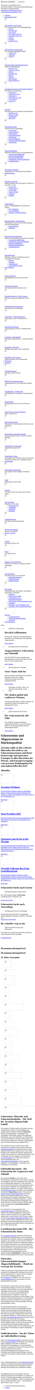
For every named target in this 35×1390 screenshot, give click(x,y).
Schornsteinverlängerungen (9, 1161)
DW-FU (11, 72)
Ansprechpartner (10, 574)
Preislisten (12, 594)
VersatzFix (12, 620)
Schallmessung (13, 264)
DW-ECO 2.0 (13, 68)
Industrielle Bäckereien (12, 327)
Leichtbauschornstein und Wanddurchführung (19, 89)
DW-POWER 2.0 (14, 80)
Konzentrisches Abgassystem (14, 49)
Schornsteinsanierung (11, 286)
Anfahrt (7, 541)
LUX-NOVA (13, 99)
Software (7, 615)
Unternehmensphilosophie (13, 470)
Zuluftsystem (13, 116)
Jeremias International (11, 529)
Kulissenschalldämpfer (15, 243)
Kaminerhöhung (14, 132)
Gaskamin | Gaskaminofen (13, 337)
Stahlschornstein (10, 173)
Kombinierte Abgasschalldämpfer (19, 241)
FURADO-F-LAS (14, 94)
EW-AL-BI (12, 32)
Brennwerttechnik (10, 276)
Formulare (12, 603)
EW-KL (11, 37)
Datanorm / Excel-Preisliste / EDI (19, 605)
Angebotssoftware (14, 617)
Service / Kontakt (10, 533)
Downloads (8, 589)
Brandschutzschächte (11, 422)
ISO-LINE (12, 118)
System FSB (12, 190)
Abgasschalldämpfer (11, 151)
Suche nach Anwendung (8, 919)
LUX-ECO (12, 101)
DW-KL (11, 77)
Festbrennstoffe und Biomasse (14, 306)
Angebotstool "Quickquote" (13, 446)
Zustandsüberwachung (15, 266)
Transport (11, 262)
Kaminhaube (12, 137)
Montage (11, 260)
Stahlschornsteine (14, 579)
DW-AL (11, 75)
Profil (6, 480)
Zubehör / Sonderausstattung (17, 212)
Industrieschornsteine (11, 181)
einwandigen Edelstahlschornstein (17, 1218)
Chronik (7, 490)
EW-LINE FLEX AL (15, 36)
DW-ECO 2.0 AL (14, 70)
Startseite (7, 15)
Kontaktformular (14, 581)
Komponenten (9, 402)
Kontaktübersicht (6, 938)
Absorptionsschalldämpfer (17, 154)
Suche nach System (7, 900)
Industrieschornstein (28, 1362)
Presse (7, 551)
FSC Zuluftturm (13, 209)
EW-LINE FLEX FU (15, 34)
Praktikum (12, 511)
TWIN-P (11, 56)
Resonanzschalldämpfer (16, 158)
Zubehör (11, 195)
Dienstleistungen (10, 255)
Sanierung (12, 194)
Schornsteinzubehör (11, 127)
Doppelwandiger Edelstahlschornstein (16, 65)
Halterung (12, 228)
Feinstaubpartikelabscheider (17, 140)
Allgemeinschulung (11, 371)
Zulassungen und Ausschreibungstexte (20, 601)
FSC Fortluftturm (14, 211)
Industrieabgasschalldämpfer (13, 236)
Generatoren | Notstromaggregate (15, 317)
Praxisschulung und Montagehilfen (15, 434)
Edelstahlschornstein (7, 1149)
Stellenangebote (13, 506)
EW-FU (11, 29)
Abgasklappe (13, 142)
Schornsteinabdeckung (14, 1317)
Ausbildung (12, 507)
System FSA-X (13, 188)
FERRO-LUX (13, 113)
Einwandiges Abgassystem (13, 25)
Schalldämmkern (14, 161)
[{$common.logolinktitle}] (11, 12)
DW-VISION (13, 79)
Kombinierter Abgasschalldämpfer (19, 159)
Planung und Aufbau (15, 596)
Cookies (7, 1387)
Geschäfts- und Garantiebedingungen (20, 606)
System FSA (12, 187)
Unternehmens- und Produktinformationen (15, 598)
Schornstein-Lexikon (11, 456)
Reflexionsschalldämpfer (16, 156)
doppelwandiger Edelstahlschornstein (12, 1193)
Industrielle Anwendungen (13, 357)
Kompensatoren (13, 226)
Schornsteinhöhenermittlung (17, 618)
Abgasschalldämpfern (7, 1279)
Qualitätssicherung (10, 519)
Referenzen (8, 361)
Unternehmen (9, 461)
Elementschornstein (11, 17)
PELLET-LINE (13, 115)
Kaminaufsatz (13, 134)
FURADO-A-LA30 (15, 98)
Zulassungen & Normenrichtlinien (15, 412)
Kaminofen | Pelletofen (12, 347)
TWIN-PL (12, 55)
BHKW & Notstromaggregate (14, 381)
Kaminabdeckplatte (14, 135)
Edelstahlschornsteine (15, 577)
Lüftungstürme (9, 204)
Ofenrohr (7, 109)
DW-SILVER (13, 73)
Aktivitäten (12, 509)
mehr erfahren (9, 643)
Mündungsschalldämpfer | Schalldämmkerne (16, 246)
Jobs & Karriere (9, 502)
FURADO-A (13, 96)
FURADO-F (13, 92)
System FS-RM (13, 192)
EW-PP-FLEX (13, 41)
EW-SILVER (13, 31)
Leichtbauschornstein (10, 1235)
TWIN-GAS (12, 53)
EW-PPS (11, 39)
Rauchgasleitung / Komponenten (15, 221)
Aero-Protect (12, 130)
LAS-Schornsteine (6, 1158)
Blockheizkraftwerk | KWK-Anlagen (16, 296)
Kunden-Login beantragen (13, 562)
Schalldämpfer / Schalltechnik (14, 391)
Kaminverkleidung (14, 139)
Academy (8, 363)
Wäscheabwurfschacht (11, 170)
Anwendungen (9, 267)
